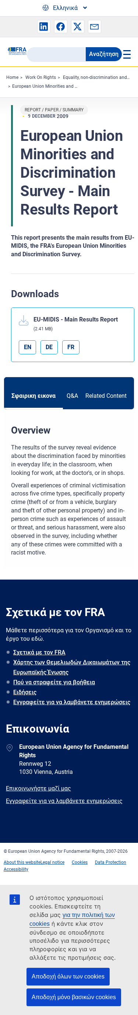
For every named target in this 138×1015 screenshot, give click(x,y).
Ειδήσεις (24, 692)
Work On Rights (40, 77)
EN (27, 347)
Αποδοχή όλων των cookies (68, 976)
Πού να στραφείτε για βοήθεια (54, 682)
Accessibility (16, 869)
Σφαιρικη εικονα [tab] (33, 395)
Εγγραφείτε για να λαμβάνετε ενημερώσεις (71, 702)
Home (12, 77)
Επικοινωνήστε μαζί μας (38, 788)
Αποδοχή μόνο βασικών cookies (74, 997)
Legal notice (52, 862)
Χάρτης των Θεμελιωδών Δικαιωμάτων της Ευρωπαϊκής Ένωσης (71, 667)
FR (70, 347)
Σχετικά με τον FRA (39, 652)
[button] (43, 26)
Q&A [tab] (72, 395)
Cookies (80, 862)
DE (49, 347)
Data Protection (110, 862)
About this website (22, 862)
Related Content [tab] (106, 395)
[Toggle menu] (126, 54)
